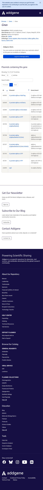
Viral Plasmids (6, 397)
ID (3, 90)
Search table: (6, 80)
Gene (10, 21)
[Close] (39, 2)
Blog (3, 410)
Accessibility (32, 478)
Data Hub (4, 440)
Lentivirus (5, 371)
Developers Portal (7, 448)
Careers (4, 298)
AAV (3, 368)
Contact (4, 478)
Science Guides (6, 424)
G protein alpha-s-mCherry (17, 102)
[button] (40, 13)
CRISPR (4, 383)
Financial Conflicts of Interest (10, 290)
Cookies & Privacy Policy (17, 478)
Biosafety (4, 292)
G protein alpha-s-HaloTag (17, 95)
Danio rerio (9, 40)
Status (15, 480)
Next (15, 85)
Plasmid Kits (5, 357)
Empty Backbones (7, 386)
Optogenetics (6, 391)
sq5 (10, 168)
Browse (4, 21)
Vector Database (7, 446)
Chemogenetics (6, 380)
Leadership (5, 281)
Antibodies (5, 351)
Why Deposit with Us (8, 335)
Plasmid (11, 90)
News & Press (6, 304)
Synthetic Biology (7, 394)
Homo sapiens (12, 38)
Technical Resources (8, 324)
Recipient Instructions (8, 307)
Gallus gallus (32, 38)
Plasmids (4, 354)
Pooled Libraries (6, 360)
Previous (5, 85)
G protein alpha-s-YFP (16, 161)
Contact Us (6, 238)
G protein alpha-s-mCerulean (18, 110)
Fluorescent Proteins (8, 388)
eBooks (4, 413)
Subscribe (6, 222)
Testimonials (5, 284)
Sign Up (5, 204)
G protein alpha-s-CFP (16, 153)
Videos (4, 427)
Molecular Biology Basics (9, 416)
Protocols (4, 421)
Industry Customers (7, 301)
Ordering (4, 321)
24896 (10, 36)
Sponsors (4, 287)
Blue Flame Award (7, 295)
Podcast (4, 419)
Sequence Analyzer (7, 443)
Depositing (5, 318)
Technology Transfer (8, 309)
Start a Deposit (6, 338)
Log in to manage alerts (21, 56)
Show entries (9, 75)
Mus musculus (22, 38)
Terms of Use (6, 480)
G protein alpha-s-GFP (16, 117)
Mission (4, 278)
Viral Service (5, 327)
